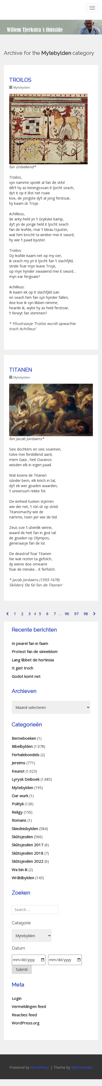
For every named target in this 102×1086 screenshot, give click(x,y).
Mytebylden (21, 87)
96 (67, 613)
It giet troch (22, 667)
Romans (19, 820)
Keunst (18, 771)
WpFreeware (82, 1067)
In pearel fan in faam (30, 643)
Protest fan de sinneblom (35, 651)
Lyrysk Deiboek (25, 779)
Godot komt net (26, 676)
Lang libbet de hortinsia (33, 659)
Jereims (18, 762)
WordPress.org (25, 1022)
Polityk (18, 803)
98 (86, 613)
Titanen (20, 370)
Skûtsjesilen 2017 (27, 844)
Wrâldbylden (23, 877)
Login (16, 998)
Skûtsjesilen (22, 836)
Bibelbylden (22, 746)
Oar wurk (20, 795)
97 (76, 613)
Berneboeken (24, 738)
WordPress (40, 1067)
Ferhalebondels (25, 754)
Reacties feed (24, 1014)
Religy (17, 812)
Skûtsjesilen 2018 (27, 853)
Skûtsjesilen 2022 (27, 861)
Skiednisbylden (25, 828)
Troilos (20, 80)
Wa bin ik (19, 869)
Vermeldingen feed (29, 1006)
